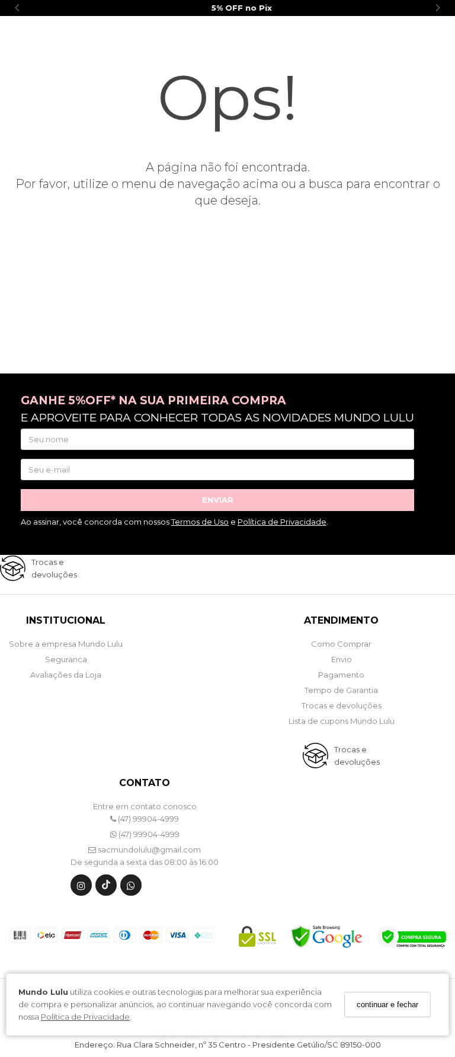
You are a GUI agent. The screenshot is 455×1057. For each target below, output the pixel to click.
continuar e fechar (387, 1004)
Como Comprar (341, 644)
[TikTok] (106, 888)
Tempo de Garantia (341, 690)
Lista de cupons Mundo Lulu (342, 721)
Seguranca (66, 659)
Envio (341, 659)
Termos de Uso (200, 521)
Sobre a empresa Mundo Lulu (66, 644)
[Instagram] (81, 888)
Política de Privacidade (85, 1016)
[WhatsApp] (130, 888)
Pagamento (341, 674)
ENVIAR (217, 499)
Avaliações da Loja (65, 674)
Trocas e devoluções (342, 705)
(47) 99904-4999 (147, 818)
